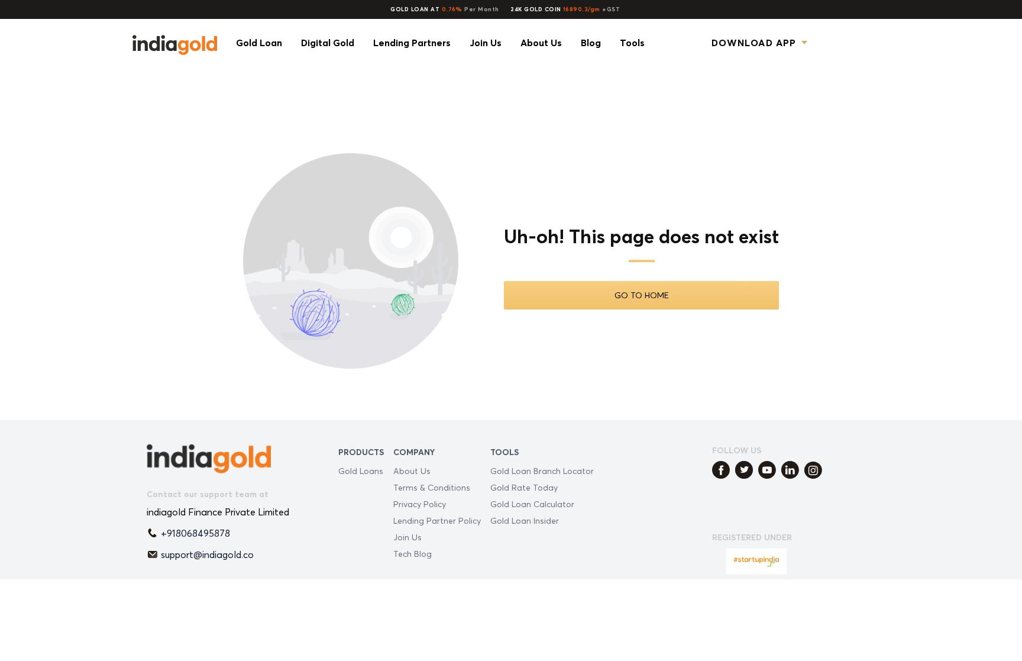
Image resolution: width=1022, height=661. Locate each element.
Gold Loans (360, 471)
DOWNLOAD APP (753, 43)
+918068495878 (195, 533)
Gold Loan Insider (524, 520)
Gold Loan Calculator (532, 504)
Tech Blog (412, 554)
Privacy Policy (419, 504)
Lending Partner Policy (437, 520)
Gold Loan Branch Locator (542, 471)
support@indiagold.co (207, 554)
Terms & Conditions (431, 487)
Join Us (407, 537)
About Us (412, 471)
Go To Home (642, 295)
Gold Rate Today (524, 487)
